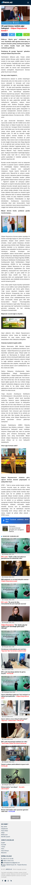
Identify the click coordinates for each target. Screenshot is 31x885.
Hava (2, 848)
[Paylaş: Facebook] (4, 34)
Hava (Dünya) (5, 850)
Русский (3, 844)
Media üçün (4, 834)
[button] (26, 34)
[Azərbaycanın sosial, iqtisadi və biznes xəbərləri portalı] (6, 2)
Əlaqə (2, 832)
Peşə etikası (4, 830)
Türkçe (3, 846)
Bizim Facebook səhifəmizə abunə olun (17, 520)
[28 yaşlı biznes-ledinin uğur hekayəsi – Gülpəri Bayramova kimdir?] (15, 13)
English (3, 842)
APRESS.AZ (8, 869)
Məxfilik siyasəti (5, 836)
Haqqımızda (4, 828)
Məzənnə (3, 852)
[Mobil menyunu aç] (28, 2)
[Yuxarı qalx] (26, 880)
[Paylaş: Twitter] (12, 34)
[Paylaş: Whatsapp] (19, 34)
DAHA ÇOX (15, 817)
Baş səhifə (4, 826)
